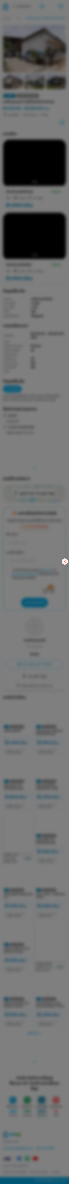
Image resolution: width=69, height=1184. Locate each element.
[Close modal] (65, 561)
